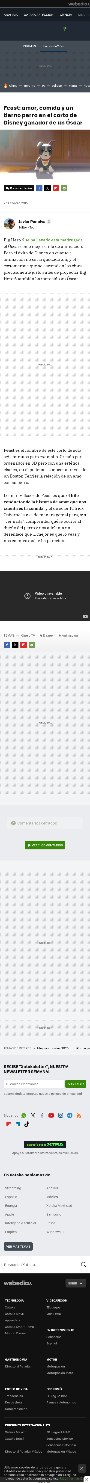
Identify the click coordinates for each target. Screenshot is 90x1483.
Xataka (10, 1307)
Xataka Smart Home (19, 1326)
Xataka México (16, 1432)
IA (43, 85)
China (13, 85)
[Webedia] (79, 3)
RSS (79, 1114)
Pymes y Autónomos (61, 1402)
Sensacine (54, 1337)
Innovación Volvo (53, 46)
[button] (34, 221)
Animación (70, 635)
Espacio (11, 1196)
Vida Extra (53, 1313)
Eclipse (56, 85)
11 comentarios (21, 188)
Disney (48, 635)
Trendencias (14, 1396)
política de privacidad (66, 1093)
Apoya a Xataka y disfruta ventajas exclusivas (45, 1153)
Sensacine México (59, 1438)
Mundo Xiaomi (15, 1333)
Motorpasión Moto (59, 1372)
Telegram (69, 1114)
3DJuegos (53, 1307)
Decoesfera (13, 1402)
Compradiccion (16, 1408)
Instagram (60, 1114)
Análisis (52, 1188)
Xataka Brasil (14, 1438)
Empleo (11, 1231)
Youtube (51, 1114)
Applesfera (13, 1320)
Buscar (84, 1265)
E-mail (64, 188)
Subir (72, 1283)
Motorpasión (55, 1366)
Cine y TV (28, 635)
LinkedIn (17, 1123)
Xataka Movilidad (59, 1205)
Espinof (51, 1343)
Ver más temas (18, 1246)
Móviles (52, 1196)
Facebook (39, 188)
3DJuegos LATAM (58, 1432)
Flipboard (56, 188)
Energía (11, 1205)
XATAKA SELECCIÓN (39, 14)
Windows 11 (55, 1231)
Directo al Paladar (18, 1366)
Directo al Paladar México (23, 1451)
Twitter (47, 188)
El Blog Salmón (57, 1396)
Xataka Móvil (14, 1313)
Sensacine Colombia (61, 1445)
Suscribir (76, 1084)
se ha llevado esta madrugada (54, 240)
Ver (47, 845)
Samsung (53, 1214)
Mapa (73, 85)
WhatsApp (23, 1114)
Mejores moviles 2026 (53, 1048)
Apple (9, 1214)
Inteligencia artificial (20, 1223)
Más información (72, 1478)
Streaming (13, 1188)
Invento (29, 85)
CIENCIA (66, 14)
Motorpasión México (61, 1451)
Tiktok (26, 1123)
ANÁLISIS (11, 14)
